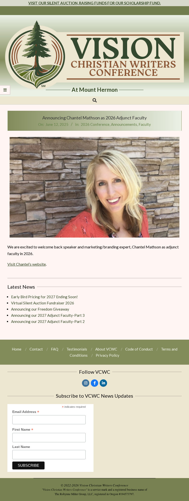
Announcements (124, 124)
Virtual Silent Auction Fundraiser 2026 (42, 303)
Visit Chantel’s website (26, 264)
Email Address (25, 411)
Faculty (145, 124)
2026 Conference (95, 124)
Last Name (21, 447)
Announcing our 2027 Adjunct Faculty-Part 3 (48, 315)
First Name (22, 429)
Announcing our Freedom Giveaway (40, 309)
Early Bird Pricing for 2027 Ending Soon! (44, 297)
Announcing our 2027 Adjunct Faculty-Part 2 (48, 321)
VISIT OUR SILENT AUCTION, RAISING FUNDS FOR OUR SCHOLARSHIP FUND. (94, 3)
